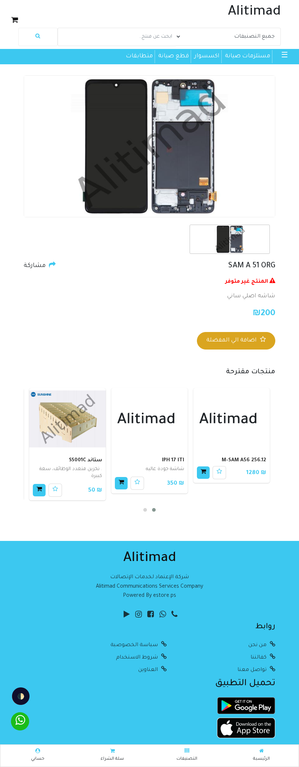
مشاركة (35, 266)
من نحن (258, 645)
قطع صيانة (173, 56)
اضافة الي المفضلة (232, 340)
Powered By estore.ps (149, 596)
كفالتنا (259, 658)
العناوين (148, 670)
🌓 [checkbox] (20, 696)
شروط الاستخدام (137, 658)
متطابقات (139, 56)
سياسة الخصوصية (134, 645)
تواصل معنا (252, 670)
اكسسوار (207, 56)
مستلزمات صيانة (247, 56)
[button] (154, 510)
